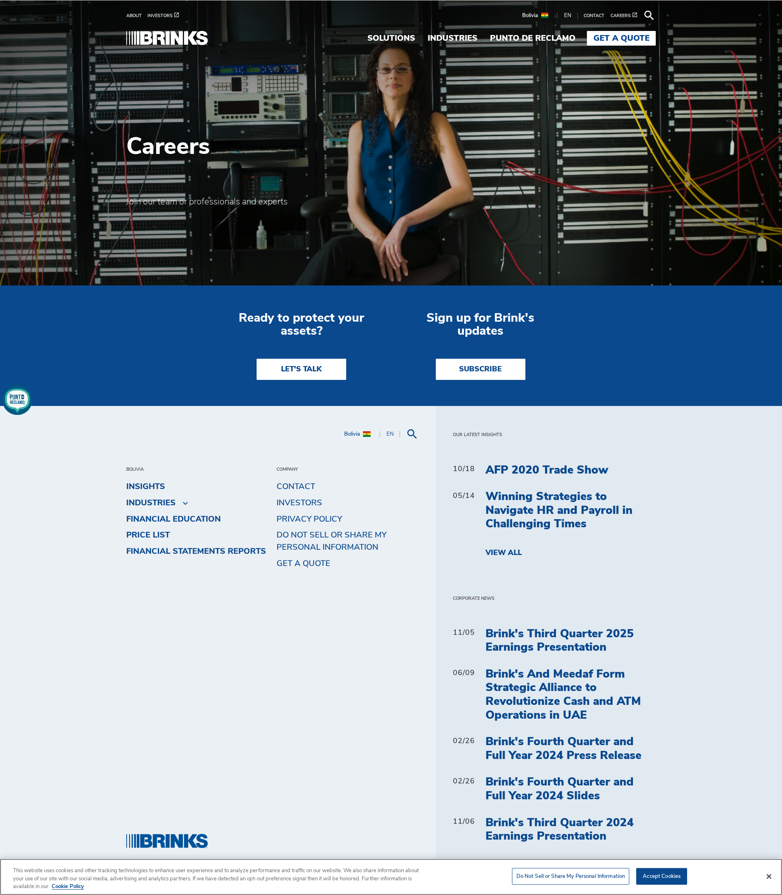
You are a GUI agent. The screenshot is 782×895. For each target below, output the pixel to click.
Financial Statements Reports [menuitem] (196, 551)
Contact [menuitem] (296, 487)
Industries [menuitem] (452, 38)
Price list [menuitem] (148, 535)
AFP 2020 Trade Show (546, 470)
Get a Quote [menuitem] (621, 38)
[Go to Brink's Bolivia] (167, 38)
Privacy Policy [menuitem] (309, 519)
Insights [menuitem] (145, 487)
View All (503, 553)
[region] (391, 877)
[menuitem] (136, 16)
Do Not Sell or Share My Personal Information (570, 876)
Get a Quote (303, 563)
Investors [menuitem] (299, 503)
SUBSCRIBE (480, 369)
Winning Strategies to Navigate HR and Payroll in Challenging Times (559, 510)
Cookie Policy (68, 886)
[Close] (769, 876)
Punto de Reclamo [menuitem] (533, 38)
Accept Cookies (662, 876)
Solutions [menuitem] (391, 38)
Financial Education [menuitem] (173, 519)
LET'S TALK (301, 369)
